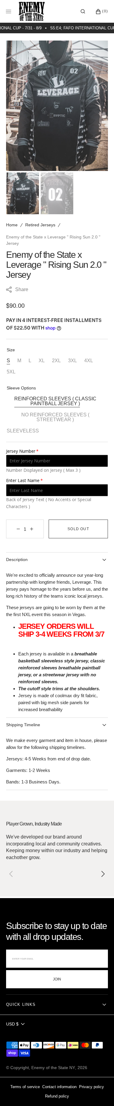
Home (12, 224)
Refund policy (57, 1096)
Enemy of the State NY (53, 1067)
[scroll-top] (100, 1092)
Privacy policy (91, 1087)
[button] (83, 11)
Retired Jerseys (40, 224)
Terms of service (25, 1087)
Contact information (59, 1087)
